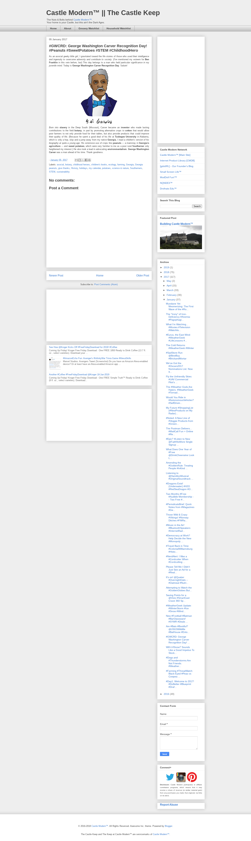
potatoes (106, 168)
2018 (167, 272)
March (170, 290)
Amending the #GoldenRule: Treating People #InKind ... (179, 465)
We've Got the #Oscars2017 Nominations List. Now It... (179, 367)
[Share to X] (83, 160)
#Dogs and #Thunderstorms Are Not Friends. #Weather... (178, 661)
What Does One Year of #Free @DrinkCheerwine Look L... (180, 453)
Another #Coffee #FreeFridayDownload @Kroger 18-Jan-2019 (79, 374)
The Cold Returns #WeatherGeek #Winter (180, 346)
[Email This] (76, 160)
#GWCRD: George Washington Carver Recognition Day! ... (178, 639)
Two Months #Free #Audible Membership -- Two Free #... (180, 497)
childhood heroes (81, 164)
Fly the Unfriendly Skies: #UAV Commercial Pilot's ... (179, 379)
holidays (83, 168)
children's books (99, 164)
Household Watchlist (119, 28)
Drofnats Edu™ (168, 188)
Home (53, 28)
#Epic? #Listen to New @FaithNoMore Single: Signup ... (179, 442)
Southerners (136, 168)
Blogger (168, 826)
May (169, 281)
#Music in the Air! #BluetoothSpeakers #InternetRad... (178, 528)
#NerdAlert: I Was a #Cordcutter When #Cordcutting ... (177, 559)
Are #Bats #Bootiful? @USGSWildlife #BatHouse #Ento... (178, 629)
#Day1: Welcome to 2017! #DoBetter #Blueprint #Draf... (180, 684)
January (171, 299)
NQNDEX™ (166, 183)
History (74, 168)
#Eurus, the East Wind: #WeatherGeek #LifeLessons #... (178, 337)
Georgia (130, 164)
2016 (167, 694)
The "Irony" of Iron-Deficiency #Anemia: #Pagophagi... (178, 317)
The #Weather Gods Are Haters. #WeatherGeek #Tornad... (179, 390)
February (172, 295)
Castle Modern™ (82, 19)
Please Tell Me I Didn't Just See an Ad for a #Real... (178, 569)
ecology (112, 164)
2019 (167, 267)
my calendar (95, 168)
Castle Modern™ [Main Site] (175, 155)
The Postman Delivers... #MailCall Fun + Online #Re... (179, 431)
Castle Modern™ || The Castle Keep (103, 12)
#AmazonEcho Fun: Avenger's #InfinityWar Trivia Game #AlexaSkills (97, 358)
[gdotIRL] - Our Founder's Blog (176, 166)
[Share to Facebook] (86, 160)
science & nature (120, 168)
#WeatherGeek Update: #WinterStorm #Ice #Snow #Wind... (179, 608)
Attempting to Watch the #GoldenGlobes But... (179, 589)
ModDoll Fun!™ (168, 177)
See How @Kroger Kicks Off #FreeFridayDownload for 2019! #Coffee (83, 347)
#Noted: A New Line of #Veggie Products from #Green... (179, 421)
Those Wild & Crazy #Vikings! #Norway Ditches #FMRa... (177, 517)
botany (68, 164)
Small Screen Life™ (170, 171)
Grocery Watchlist (89, 28)
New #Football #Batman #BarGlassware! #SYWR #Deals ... (179, 618)
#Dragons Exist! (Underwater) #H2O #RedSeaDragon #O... (179, 486)
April (169, 285)
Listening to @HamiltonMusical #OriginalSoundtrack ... (179, 476)
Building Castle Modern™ (176, 223)
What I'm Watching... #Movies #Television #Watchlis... (178, 327)
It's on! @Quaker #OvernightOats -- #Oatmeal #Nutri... (177, 580)
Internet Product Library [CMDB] (177, 160)
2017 (167, 276)
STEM (52, 171)
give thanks (64, 168)
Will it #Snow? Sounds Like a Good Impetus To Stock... (180, 650)
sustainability (63, 171)
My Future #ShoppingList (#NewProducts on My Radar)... (179, 410)
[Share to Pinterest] (89, 160)
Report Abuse (169, 804)
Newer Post (56, 275)
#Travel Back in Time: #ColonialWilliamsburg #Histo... (179, 549)
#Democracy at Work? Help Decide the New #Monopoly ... (178, 538)
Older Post (142, 275)
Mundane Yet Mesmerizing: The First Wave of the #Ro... (179, 306)
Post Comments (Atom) (106, 284)
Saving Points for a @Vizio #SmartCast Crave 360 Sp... (178, 598)
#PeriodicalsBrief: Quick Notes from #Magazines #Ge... (180, 507)
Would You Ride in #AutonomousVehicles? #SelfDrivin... (180, 400)
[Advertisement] (99, 315)
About (67, 28)
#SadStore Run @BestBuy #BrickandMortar (176, 355)
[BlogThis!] (79, 160)
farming (121, 164)
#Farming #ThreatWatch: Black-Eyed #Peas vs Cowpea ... (179, 674)
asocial (60, 164)
